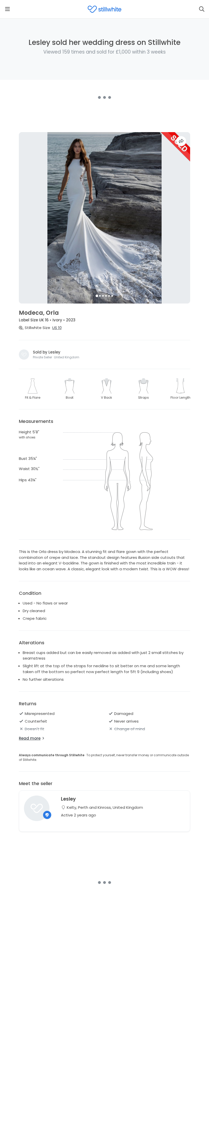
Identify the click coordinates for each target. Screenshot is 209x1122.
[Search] (202, 9)
